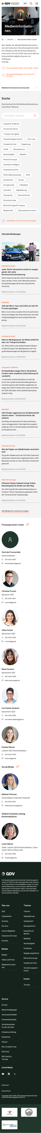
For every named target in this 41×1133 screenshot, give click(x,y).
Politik (5, 149)
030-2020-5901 (10, 598)
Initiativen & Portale (9, 936)
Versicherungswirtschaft (12, 139)
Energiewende (8, 185)
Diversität (7, 190)
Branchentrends (9, 200)
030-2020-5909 (10, 676)
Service (4, 1005)
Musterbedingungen (9, 1010)
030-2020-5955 (10, 854)
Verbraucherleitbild (9, 1014)
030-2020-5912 (10, 802)
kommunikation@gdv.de (13, 563)
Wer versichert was (9, 1047)
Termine (27, 985)
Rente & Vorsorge (10, 159)
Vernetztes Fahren (10, 129)
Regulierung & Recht (31, 953)
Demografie (8, 195)
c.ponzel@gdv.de (10, 602)
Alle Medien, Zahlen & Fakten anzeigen (21, 221)
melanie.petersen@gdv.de (13, 805)
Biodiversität (8, 210)
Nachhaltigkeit (9, 154)
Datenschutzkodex (9, 1019)
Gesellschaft (8, 180)
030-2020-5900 (10, 559)
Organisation (7, 916)
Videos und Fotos (8, 960)
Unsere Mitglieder (8, 931)
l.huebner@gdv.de (11, 858)
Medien (4, 955)
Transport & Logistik (11, 134)
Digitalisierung (21, 190)
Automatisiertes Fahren (27, 210)
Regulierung (25, 144)
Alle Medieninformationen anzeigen (15, 511)
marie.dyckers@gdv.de (12, 680)
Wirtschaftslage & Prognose (14, 205)
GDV (3, 911)
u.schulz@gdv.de (10, 641)
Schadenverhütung (9, 1032)
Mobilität (23, 154)
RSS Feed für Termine (7, 1057)
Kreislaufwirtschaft (10, 170)
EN (25, 3)
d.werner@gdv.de (10, 758)
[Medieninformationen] (10, 3)
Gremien (5, 921)
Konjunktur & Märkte (11, 124)
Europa (21, 180)
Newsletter (6, 1037)
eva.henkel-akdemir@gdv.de (14, 719)
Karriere (5, 926)
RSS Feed (5, 1051)
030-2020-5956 (10, 715)
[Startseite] (5, 39)
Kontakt (5, 941)
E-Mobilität (23, 185)
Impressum (5, 1085)
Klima (28, 175)
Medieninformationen (9, 965)
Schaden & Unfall (9, 144)
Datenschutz (6, 1091)
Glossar (5, 1042)
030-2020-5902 (10, 637)
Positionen (28, 948)
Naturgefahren (19, 149)
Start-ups (31, 139)
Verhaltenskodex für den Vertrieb (8, 1025)
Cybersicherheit (24, 195)
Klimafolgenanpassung (12, 175)
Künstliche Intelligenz (11, 164)
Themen (27, 911)
